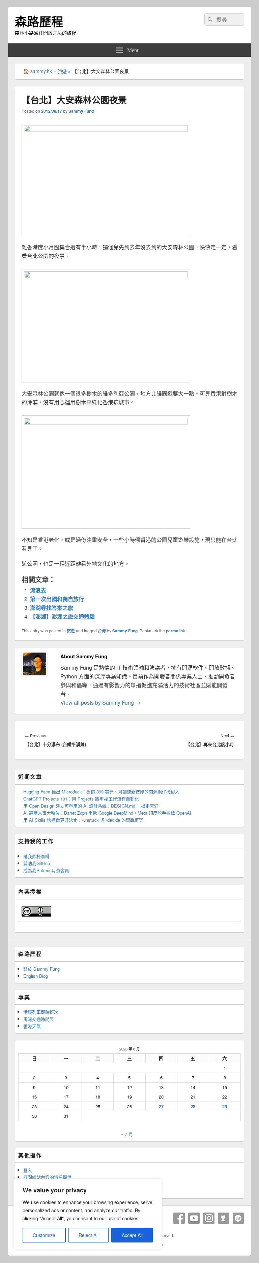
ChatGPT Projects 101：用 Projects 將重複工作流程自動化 (81, 798)
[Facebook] (179, 1218)
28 (193, 1106)
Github (223, 1218)
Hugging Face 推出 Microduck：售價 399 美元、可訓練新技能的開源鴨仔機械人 (101, 791)
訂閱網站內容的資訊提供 (47, 1177)
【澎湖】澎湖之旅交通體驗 (62, 616)
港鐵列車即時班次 (40, 1012)
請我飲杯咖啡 (36, 856)
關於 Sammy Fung (41, 969)
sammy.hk (41, 71)
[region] (87, 1214)
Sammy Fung (81, 111)
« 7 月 (127, 1134)
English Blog (35, 976)
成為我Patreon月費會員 (46, 870)
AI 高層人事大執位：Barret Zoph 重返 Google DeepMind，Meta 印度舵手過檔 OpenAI (107, 813)
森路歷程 (39, 21)
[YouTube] (194, 1218)
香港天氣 (32, 1026)
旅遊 (62, 71)
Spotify (238, 1218)
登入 (27, 1170)
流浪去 (38, 590)
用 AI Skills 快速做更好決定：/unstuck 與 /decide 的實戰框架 (83, 820)
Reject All (88, 1235)
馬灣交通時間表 (38, 1019)
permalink (175, 631)
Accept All (132, 1235)
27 (161, 1106)
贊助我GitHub (36, 863)
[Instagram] (208, 1218)
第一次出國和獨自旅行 (57, 599)
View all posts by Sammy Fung (100, 702)
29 (224, 1106)
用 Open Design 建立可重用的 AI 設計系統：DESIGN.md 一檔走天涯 (91, 806)
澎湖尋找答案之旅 (51, 607)
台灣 (102, 631)
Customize (44, 1235)
